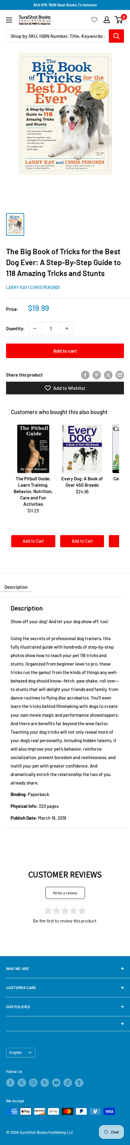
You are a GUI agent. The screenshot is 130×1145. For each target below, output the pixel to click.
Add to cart (65, 351)
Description (16, 587)
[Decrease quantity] (34, 328)
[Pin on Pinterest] (97, 374)
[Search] (116, 36)
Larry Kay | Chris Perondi (33, 287)
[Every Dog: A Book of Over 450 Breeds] (82, 449)
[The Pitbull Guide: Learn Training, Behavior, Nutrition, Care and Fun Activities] (33, 449)
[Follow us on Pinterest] (45, 1082)
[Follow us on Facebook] (10, 1082)
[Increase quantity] (66, 328)
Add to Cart (33, 541)
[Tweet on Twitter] (108, 374)
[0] (119, 19)
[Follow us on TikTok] (67, 1082)
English (15, 1052)
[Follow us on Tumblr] (79, 1082)
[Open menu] (9, 20)
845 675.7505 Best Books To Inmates (65, 4)
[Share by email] (119, 374)
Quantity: (15, 328)
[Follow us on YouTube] (56, 1082)
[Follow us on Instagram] (33, 1082)
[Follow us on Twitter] (22, 1082)
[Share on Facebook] (85, 374)
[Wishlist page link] (94, 20)
